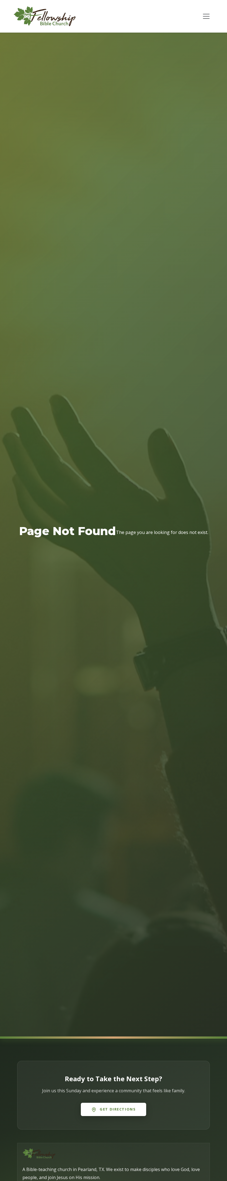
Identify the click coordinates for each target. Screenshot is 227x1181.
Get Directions (117, 1109)
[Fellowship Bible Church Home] (44, 16)
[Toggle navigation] (206, 16)
